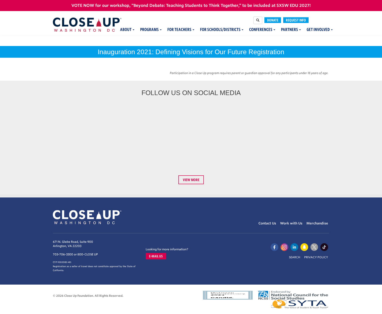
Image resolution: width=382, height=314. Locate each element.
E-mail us (156, 256)
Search (294, 257)
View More (191, 180)
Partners (290, 29)
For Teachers (179, 29)
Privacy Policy (316, 257)
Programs (149, 29)
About (126, 29)
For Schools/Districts (220, 29)
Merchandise (317, 223)
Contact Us (267, 223)
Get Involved (318, 29)
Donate (272, 20)
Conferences (261, 29)
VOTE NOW (82, 5)
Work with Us (291, 223)
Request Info (296, 20)
